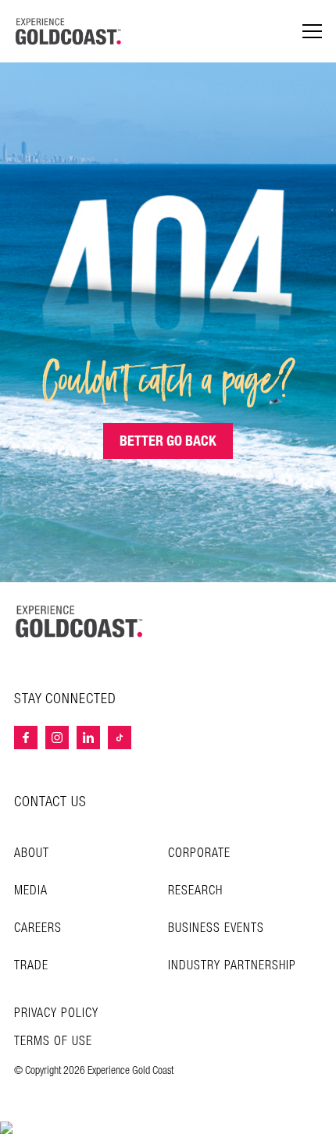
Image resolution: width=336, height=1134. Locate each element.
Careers (38, 928)
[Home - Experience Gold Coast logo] (68, 31)
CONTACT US (50, 802)
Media (31, 891)
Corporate (199, 853)
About (31, 853)
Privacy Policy (56, 1013)
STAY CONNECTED (65, 699)
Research (195, 891)
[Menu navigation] (312, 31)
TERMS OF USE (53, 1042)
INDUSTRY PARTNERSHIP (232, 965)
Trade (31, 965)
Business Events (216, 928)
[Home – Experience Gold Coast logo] (79, 621)
